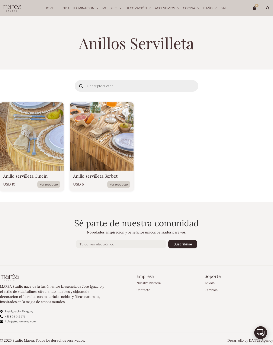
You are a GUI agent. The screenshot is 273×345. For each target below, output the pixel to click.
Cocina (189, 8)
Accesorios (165, 8)
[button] (260, 332)
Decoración (136, 8)
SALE (224, 8)
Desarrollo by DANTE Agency (250, 340)
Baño (208, 8)
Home (49, 8)
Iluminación (83, 8)
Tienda (64, 8)
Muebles (109, 8)
